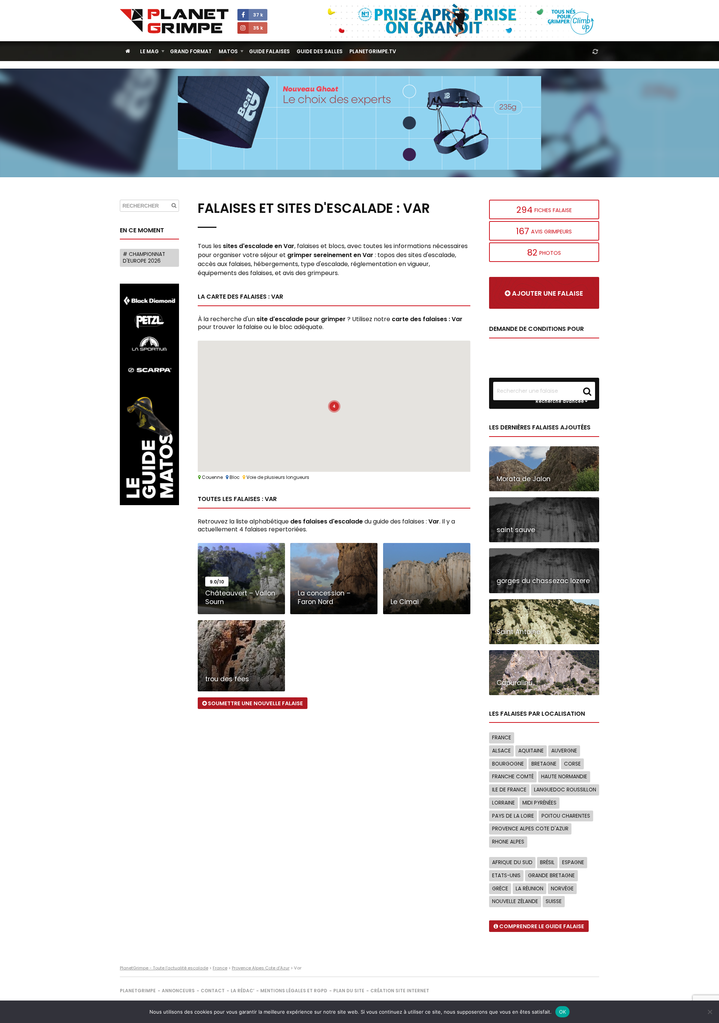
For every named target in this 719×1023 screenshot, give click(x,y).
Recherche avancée (560, 401)
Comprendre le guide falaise (541, 926)
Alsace (501, 750)
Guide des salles (320, 51)
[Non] (709, 1012)
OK (562, 1012)
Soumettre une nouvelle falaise (255, 703)
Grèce (500, 888)
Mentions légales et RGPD (293, 990)
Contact (213, 990)
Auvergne (564, 750)
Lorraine (503, 802)
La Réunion (529, 888)
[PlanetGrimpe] (174, 21)
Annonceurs (178, 990)
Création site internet (399, 990)
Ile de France (509, 789)
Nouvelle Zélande (515, 901)
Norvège (562, 888)
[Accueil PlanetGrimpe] (128, 51)
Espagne (573, 862)
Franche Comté (513, 776)
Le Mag (149, 51)
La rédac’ (242, 990)
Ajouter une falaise (546, 293)
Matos (228, 51)
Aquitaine (531, 750)
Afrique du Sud (512, 862)
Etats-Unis (506, 875)
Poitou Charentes (565, 816)
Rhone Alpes (508, 841)
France (501, 737)
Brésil (547, 862)
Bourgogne (508, 763)
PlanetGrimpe (138, 990)
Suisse (554, 901)
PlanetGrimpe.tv (372, 51)
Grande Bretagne (551, 875)
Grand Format (191, 51)
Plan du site (348, 990)
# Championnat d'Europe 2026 (144, 258)
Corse (572, 763)
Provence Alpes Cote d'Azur (530, 828)
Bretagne (543, 763)
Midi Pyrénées (539, 802)
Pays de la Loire (513, 816)
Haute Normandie (564, 776)
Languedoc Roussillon (565, 789)
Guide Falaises (269, 51)
